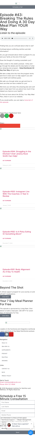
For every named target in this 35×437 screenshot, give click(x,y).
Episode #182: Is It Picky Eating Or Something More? (17, 233)
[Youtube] (11, 116)
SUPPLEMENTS (6, 350)
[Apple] (2, 116)
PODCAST (4, 353)
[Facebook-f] (2, 334)
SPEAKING (5, 360)
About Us (4, 343)
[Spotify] (6, 116)
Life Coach (5, 424)
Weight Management (24, 420)
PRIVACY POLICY (6, 375)
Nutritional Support (8, 420)
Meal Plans (5, 357)
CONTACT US (5, 368)
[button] (17, 4)
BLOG (3, 372)
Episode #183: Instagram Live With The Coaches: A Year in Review (16, 193)
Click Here (5, 297)
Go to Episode (7, 160)
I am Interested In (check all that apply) (13, 417)
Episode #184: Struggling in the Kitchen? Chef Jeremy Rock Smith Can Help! (17, 153)
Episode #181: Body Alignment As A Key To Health (16, 270)
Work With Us (5, 346)
